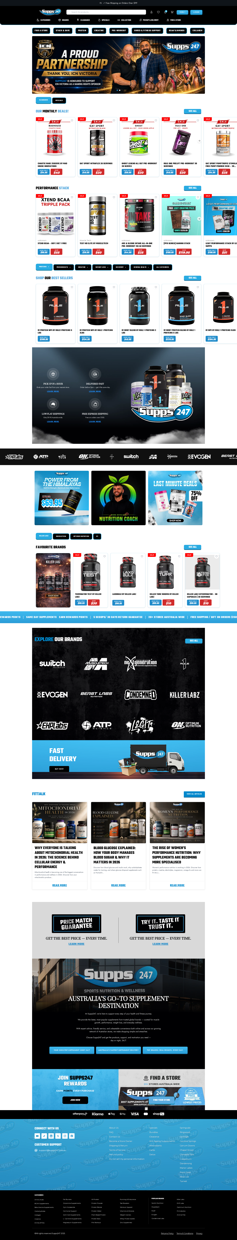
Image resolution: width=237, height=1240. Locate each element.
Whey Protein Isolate (127, 1219)
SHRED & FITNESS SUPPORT (147, 30)
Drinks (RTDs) (39, 1223)
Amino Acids (39, 1200)
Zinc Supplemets (126, 1222)
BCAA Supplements (42, 1203)
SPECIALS (59, 100)
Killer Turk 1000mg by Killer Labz (164, 595)
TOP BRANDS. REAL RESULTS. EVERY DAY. (165, 1050)
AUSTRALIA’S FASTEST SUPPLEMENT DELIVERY (118, 1050)
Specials (153, 1128)
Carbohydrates (40, 1211)
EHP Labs (180, 1203)
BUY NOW (59, 769)
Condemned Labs (158, 1218)
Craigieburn (185, 1159)
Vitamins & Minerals (127, 1211)
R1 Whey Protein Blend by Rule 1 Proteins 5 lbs (179, 331)
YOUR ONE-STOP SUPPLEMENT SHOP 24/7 (72, 1050)
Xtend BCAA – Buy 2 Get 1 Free (52, 243)
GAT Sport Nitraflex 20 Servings (96, 163)
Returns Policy (167, 1233)
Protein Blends (96, 1207)
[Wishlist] (158, 12)
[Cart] (172, 12)
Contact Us (114, 1137)
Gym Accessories (69, 1207)
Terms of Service (117, 1150)
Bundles (153, 1132)
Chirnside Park (187, 1154)
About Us (113, 1128)
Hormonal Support (70, 1211)
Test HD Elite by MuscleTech (94, 243)
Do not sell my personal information (126, 1159)
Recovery (120, 267)
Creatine (99, 30)
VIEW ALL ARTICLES (194, 794)
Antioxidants (155, 1146)
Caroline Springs (188, 1141)
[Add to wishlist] (72, 120)
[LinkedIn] (51, 1136)
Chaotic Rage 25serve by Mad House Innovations (52, 165)
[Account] (151, 12)
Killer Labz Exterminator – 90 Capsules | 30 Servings (202, 595)
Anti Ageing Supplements (162, 1141)
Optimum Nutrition (81, 536)
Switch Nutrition (157, 1203)
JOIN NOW (75, 1100)
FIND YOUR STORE (161, 1100)
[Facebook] (72, 1136)
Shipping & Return (118, 1146)
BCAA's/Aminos (177, 30)
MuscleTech (61, 536)
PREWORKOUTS (63, 267)
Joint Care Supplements (71, 1215)
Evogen (154, 1215)
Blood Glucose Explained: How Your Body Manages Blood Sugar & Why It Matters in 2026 (115, 855)
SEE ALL (194, 641)
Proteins (43, 267)
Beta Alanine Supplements (44, 1207)
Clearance (154, 1137)
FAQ (111, 1132)
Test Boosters (124, 1203)
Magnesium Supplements (72, 1222)
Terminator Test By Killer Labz (88, 595)
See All (193, 111)
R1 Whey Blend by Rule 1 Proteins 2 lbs (139, 331)
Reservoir (184, 1177)
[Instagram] (65, 1136)
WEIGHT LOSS (101, 267)
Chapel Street (187, 1150)
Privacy (199, 1233)
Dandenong (186, 1163)
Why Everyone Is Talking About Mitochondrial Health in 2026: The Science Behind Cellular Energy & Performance (59, 857)
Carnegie (184, 1137)
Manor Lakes (186, 1168)
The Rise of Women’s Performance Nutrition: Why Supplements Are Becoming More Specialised (176, 855)
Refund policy (116, 1154)
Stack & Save (63, 30)
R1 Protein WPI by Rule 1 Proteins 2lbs (96, 331)
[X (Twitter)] (58, 1136)
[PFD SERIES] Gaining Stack (177, 243)
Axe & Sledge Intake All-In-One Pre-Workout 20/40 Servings (137, 245)
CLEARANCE (43, 100)
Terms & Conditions (185, 1233)
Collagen (197, 30)
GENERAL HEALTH (140, 267)
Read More (59, 885)
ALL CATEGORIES (162, 267)
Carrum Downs (187, 1146)
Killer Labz (44, 536)
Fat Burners (67, 1199)
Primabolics (181, 1211)
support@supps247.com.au (52, 1150)
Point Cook (185, 1172)
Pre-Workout (119, 30)
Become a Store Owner (120, 1141)
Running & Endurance (128, 1199)
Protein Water (96, 1211)
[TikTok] (44, 1136)
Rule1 (153, 1211)
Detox (152, 1154)
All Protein (95, 1199)
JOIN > (182, 12)
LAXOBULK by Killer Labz (124, 594)
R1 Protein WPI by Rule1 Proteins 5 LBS (55, 331)
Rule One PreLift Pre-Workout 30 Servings (180, 165)
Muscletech (155, 1207)
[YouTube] (37, 1136)
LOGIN (196, 12)
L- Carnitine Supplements (72, 1219)
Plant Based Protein (98, 1215)
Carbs (152, 1150)
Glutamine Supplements (72, 1203)
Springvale (185, 1128)
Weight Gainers (125, 1215)
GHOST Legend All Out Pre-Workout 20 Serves (139, 165)
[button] (117, 90)
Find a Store (41, 30)
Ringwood (185, 1132)
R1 (97, 536)
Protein (82, 30)
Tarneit (183, 1181)
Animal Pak (181, 1215)
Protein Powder (97, 1203)
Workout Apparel (126, 1207)
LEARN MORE (53, 391)
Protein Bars (95, 1219)
